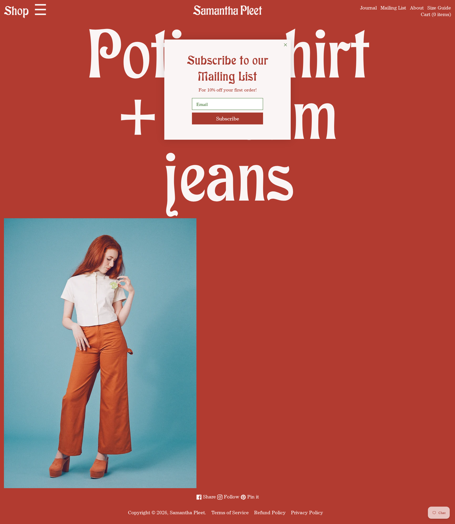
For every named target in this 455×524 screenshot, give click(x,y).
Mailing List (393, 8)
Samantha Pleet (187, 512)
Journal (368, 8)
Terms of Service (230, 512)
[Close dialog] (285, 45)
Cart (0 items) (436, 14)
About (417, 8)
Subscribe (227, 118)
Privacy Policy (307, 512)
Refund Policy (270, 512)
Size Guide (439, 8)
